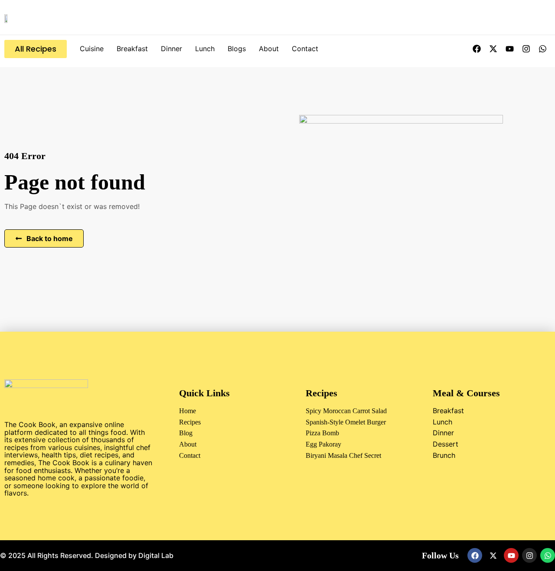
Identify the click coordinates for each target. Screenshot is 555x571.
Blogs (237, 48)
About (269, 48)
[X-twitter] (493, 49)
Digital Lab (155, 555)
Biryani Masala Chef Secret (343, 455)
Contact (305, 48)
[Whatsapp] (542, 49)
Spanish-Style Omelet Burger (346, 422)
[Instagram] (526, 49)
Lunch (205, 48)
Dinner (171, 48)
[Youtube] (509, 49)
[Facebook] (476, 49)
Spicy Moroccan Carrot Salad (346, 410)
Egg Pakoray (323, 444)
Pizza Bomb (322, 433)
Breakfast (132, 48)
